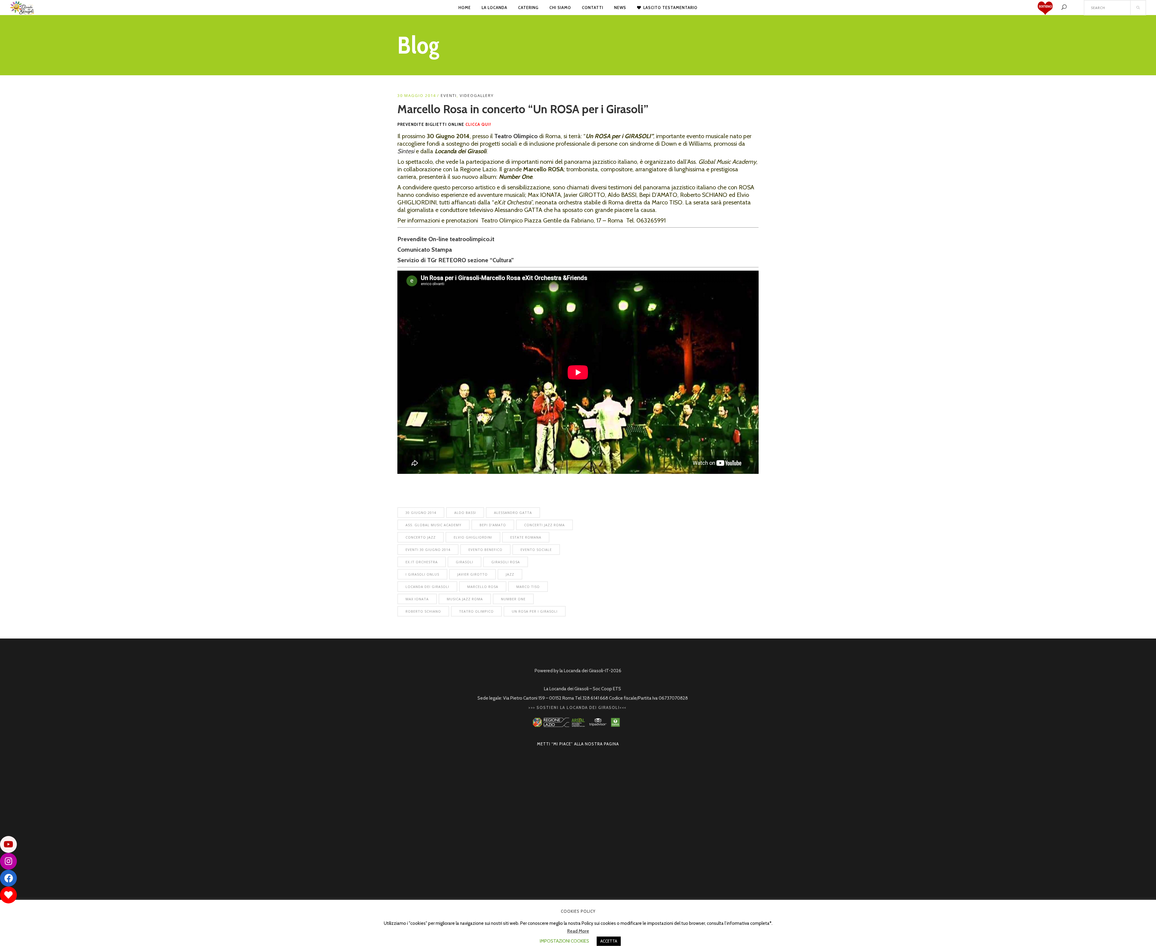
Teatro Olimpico (476, 611)
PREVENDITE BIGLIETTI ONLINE (430, 124)
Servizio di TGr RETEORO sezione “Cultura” (456, 260)
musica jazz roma (465, 599)
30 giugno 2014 (421, 512)
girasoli (464, 562)
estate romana (525, 537)
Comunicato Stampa (425, 249)
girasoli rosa (505, 562)
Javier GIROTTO (472, 574)
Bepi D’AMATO (493, 525)
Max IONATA (417, 599)
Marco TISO (528, 586)
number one (513, 599)
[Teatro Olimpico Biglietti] (666, 220)
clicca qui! (479, 124)
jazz (510, 574)
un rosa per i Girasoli (535, 611)
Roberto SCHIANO (423, 611)
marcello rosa (482, 586)
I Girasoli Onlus (422, 574)
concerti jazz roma (544, 525)
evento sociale (536, 549)
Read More (578, 931)
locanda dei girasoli (427, 586)
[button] (8, 895)
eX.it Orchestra (422, 562)
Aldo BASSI (465, 512)
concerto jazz (421, 537)
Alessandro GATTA (513, 512)
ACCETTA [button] (608, 941)
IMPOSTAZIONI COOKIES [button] (564, 941)
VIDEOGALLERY (477, 95)
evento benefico (485, 549)
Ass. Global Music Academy (433, 525)
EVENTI (449, 95)
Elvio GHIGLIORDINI (473, 537)
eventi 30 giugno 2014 (428, 549)
